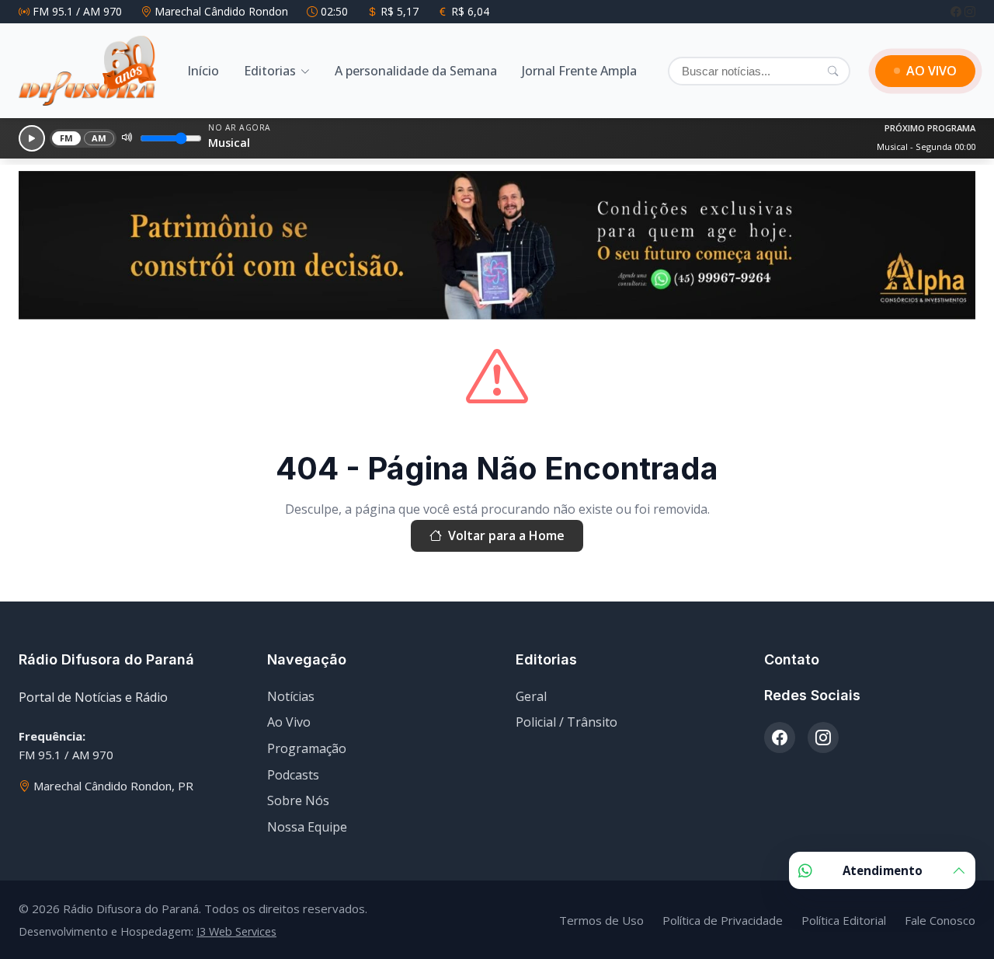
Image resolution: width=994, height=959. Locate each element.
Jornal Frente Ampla (579, 70)
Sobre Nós (298, 800)
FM (67, 138)
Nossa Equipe (307, 826)
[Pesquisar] (833, 71)
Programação (306, 748)
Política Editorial (843, 920)
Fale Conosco (940, 920)
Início (203, 70)
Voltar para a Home (506, 535)
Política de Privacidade (722, 920)
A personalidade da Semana (416, 70)
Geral (531, 696)
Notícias (291, 696)
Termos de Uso (601, 920)
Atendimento (883, 870)
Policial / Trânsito (566, 722)
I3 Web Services (236, 931)
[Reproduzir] (32, 138)
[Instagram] (969, 11)
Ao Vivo (289, 722)
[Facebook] (957, 11)
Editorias (270, 70)
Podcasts (293, 774)
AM (99, 138)
